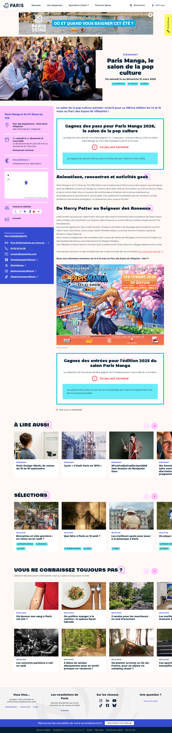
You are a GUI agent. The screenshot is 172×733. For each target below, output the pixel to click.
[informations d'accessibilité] (27, 211)
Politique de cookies (114, 730)
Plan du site (130, 730)
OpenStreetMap (38, 197)
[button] (26, 183)
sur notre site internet (149, 251)
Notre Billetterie (20, 159)
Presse (89, 730)
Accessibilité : (68, 730)
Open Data (99, 730)
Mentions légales (44, 730)
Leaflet (26, 197)
